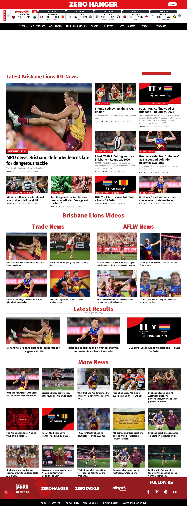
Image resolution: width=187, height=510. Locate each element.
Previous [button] (8, 15)
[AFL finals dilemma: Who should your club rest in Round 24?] (27, 184)
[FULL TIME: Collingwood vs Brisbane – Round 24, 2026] (160, 93)
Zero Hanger (145, 127)
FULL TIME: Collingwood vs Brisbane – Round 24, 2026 (157, 110)
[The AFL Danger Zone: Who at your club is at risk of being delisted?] (22, 419)
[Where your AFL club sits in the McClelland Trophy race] (160, 246)
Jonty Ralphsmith (104, 121)
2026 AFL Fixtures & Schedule (153, 104)
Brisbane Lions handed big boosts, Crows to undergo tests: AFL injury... (22, 473)
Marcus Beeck (13, 172)
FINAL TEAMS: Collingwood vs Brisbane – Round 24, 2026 (114, 158)
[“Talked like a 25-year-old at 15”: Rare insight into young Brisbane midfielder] (93, 456)
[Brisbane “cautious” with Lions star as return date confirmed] (160, 184)
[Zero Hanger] (93, 4)
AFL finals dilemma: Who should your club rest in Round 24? (25, 199)
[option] (24, 15)
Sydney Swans (102, 104)
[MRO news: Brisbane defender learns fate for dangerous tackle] (49, 117)
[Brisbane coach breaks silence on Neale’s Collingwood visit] (164, 419)
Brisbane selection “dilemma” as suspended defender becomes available (159, 160)
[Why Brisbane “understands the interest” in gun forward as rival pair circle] (93, 379)
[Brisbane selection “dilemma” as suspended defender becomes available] (160, 141)
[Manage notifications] (5, 492)
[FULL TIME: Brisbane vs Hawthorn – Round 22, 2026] (58, 419)
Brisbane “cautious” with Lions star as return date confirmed (157, 199)
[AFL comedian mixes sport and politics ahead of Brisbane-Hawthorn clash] (129, 419)
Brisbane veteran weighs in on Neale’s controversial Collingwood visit (57, 473)
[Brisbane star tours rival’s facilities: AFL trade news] (129, 456)
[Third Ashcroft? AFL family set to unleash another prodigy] (160, 283)
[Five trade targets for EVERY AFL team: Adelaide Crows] (70, 283)
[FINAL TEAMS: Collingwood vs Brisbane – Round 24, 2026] (115, 141)
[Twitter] (157, 492)
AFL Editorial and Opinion (19, 193)
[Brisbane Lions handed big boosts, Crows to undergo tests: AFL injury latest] (22, 456)
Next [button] (179, 15)
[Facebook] (148, 492)
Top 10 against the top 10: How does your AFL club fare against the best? (69, 200)
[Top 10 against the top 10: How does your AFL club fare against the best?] (71, 184)
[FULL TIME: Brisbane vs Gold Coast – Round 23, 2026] (115, 184)
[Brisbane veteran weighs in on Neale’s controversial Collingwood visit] (58, 456)
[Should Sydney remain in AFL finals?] (115, 93)
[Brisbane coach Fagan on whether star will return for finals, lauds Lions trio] (26, 283)
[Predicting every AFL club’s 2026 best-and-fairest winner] (129, 379)
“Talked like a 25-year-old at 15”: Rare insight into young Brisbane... (91, 473)
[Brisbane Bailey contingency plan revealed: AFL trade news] (58, 379)
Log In (172, 4)
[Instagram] (165, 492)
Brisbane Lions (17, 151)
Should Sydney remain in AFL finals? (114, 110)
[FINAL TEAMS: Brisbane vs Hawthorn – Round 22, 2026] (93, 419)
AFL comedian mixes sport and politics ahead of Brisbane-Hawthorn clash (128, 436)
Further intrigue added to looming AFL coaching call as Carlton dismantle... (162, 473)
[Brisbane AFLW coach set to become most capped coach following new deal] (117, 283)
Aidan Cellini (146, 172)
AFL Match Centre (104, 152)
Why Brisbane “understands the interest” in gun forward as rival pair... (93, 396)
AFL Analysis (57, 193)
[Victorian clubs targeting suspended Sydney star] (70, 246)
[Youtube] (174, 492)
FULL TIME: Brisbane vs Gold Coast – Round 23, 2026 (115, 199)
